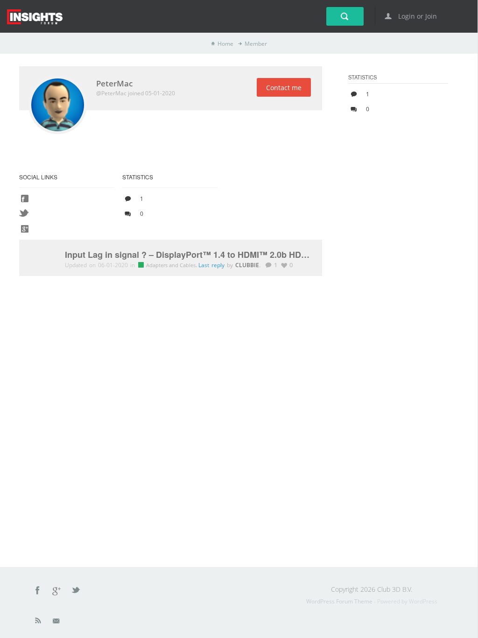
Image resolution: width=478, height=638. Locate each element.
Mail (57, 622)
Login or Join (416, 16)
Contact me (284, 87)
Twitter (76, 591)
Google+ (57, 591)
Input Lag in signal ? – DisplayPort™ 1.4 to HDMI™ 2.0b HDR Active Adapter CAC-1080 (189, 255)
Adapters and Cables (171, 265)
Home (225, 44)
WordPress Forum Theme (340, 601)
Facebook (38, 591)
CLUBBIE (247, 265)
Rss (38, 622)
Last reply (212, 265)
